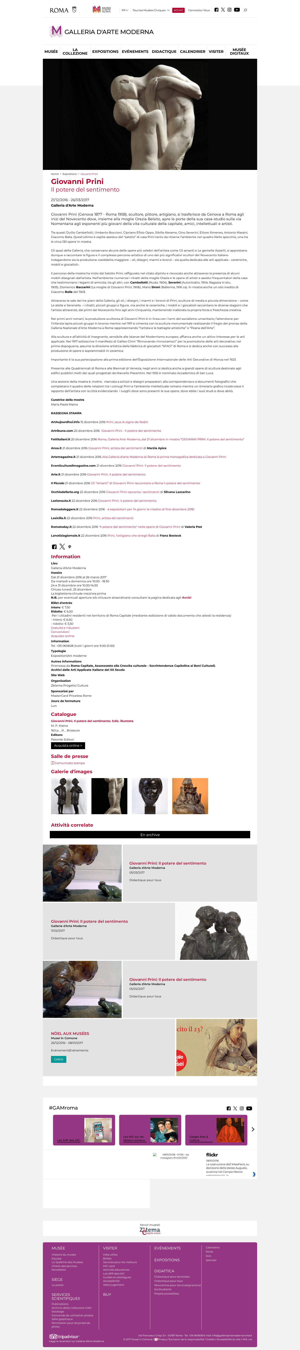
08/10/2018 (227, 1168)
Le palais (57, 1285)
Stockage (58, 1311)
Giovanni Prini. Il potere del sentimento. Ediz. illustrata (92, 721)
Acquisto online (62, 636)
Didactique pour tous (168, 1280)
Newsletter (59, 1269)
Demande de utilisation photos (72, 1315)
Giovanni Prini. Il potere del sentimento (151, 465)
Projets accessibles (166, 1293)
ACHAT (178, 10)
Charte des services (64, 1266)
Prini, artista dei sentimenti (113, 518)
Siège (57, 1279)
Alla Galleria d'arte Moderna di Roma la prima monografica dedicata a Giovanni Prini (164, 457)
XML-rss (247, 1339)
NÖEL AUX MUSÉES (70, 1033)
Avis (208, 1255)
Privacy (162, 1339)
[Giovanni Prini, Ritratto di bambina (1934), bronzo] (150, 803)
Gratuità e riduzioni (65, 628)
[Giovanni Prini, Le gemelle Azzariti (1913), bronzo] (69, 798)
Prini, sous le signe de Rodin (127, 422)
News (209, 1251)
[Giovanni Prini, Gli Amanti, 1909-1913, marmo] (109, 811)
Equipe (56, 1258)
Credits (210, 1339)
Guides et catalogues (117, 1277)
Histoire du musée (64, 1254)
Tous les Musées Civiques (149, 10)
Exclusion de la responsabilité (186, 1339)
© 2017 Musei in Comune (137, 1339)
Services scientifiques (66, 1296)
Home (55, 173)
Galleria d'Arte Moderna (108, 32)
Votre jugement (113, 1284)
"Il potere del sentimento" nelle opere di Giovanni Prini (139, 527)
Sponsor (211, 1260)
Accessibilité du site (228, 1339)
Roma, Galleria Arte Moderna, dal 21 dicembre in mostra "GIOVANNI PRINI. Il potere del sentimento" (171, 439)
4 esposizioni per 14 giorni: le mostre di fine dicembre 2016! (150, 509)
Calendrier (192, 51)
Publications (60, 1304)
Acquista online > (68, 746)
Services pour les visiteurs (120, 1262)
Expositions (105, 51)
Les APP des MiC (68, 1140)
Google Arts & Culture (198, 1138)
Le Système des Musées (67, 1262)
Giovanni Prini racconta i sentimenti (132, 492)
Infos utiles (110, 1254)
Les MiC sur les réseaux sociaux (134, 1138)
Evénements (135, 51)
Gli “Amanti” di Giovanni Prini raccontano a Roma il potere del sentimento (145, 483)
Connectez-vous (199, 10)
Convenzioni (60, 632)
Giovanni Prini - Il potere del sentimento (131, 431)
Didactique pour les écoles (172, 1276)
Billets (107, 1258)
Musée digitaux (239, 52)
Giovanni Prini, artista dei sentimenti (115, 448)
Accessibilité (111, 1280)
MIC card (109, 1266)
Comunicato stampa (70, 763)
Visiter (216, 51)
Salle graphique (62, 1319)
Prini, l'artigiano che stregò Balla (131, 535)
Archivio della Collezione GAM (71, 1307)
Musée (51, 51)
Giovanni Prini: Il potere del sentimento (167, 863)
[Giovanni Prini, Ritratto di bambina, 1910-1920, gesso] (190, 801)
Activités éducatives (116, 1269)
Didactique (164, 51)
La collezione (75, 52)
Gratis (58, 1059)
